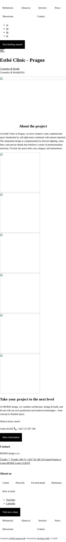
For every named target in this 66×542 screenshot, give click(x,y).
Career (5, 483)
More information (10, 437)
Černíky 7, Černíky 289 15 (13, 459)
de (7, 32)
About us (25, 8)
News (57, 8)
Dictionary (56, 483)
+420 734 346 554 (36, 459)
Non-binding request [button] (12, 44)
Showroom (7, 16)
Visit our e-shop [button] (10, 512)
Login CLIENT (22, 463)
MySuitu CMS (43, 538)
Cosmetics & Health (9, 69)
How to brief (8, 491)
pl (7, 36)
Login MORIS (7, 463)
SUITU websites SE (17, 538)
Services (42, 8)
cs (7, 25)
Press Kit (20, 483)
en (7, 28)
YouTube (10, 500)
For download (38, 483)
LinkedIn (10, 503)
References (7, 8)
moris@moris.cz (53, 459)
